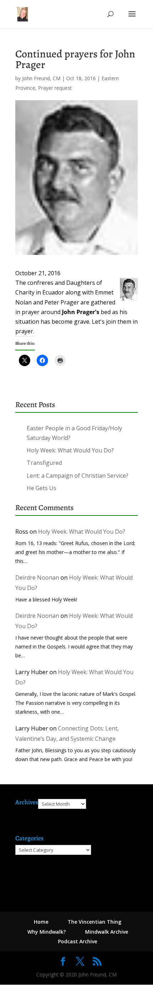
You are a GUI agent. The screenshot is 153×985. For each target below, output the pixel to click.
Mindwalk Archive (106, 931)
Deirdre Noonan (37, 577)
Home (41, 921)
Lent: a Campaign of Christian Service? (77, 475)
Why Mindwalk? (46, 931)
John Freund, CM (41, 78)
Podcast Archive (77, 941)
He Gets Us (41, 488)
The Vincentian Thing (94, 921)
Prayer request (55, 87)
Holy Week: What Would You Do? (70, 450)
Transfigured (44, 463)
